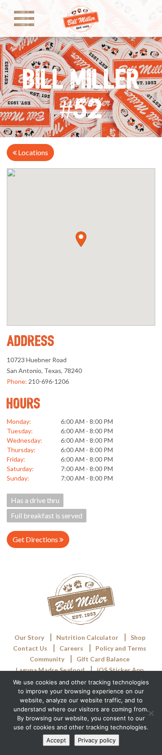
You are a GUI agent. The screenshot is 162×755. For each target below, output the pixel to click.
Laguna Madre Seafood (50, 670)
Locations (32, 152)
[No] (150, 713)
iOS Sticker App (120, 670)
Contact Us (30, 648)
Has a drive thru (35, 500)
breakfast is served (46, 515)
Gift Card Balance (103, 659)
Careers (71, 648)
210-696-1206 (48, 381)
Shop (137, 637)
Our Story (29, 637)
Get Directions (36, 539)
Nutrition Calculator (87, 637)
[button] (81, 239)
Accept (56, 740)
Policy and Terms (120, 648)
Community (47, 659)
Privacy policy (97, 740)
